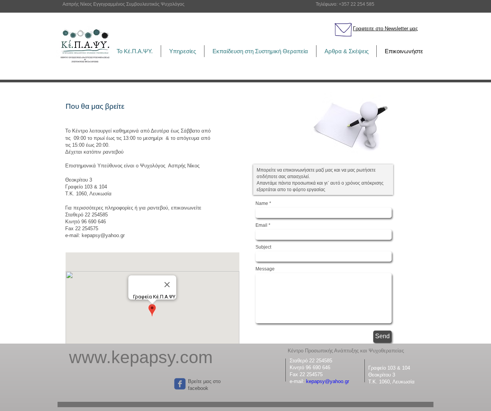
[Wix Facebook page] (180, 384)
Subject (263, 247)
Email (261, 225)
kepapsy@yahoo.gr (327, 381)
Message (265, 269)
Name (261, 203)
